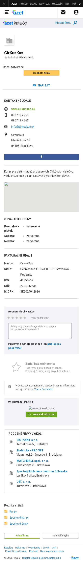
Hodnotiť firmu (41, 73)
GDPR (46, 547)
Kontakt (33, 551)
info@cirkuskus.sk (22, 126)
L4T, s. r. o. (24, 481)
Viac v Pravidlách (43, 389)
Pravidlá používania (16, 551)
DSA (54, 547)
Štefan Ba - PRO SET (30, 450)
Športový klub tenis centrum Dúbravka (42, 471)
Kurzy (13, 511)
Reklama (20, 547)
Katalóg (8, 547)
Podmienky (34, 547)
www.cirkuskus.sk (23, 109)
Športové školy (18, 523)
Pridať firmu (22, 535)
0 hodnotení (26, 57)
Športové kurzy (19, 517)
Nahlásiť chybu (60, 535)
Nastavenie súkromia (52, 551)
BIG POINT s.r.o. (27, 440)
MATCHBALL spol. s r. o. (33, 460)
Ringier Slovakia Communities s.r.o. (41, 558)
